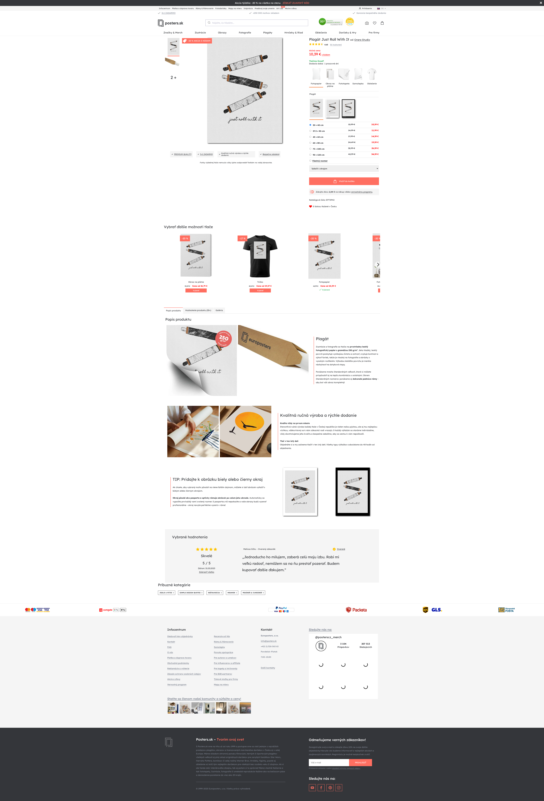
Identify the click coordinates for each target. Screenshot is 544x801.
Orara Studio (362, 39)
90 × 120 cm (318, 155)
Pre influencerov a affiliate (227, 663)
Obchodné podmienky (178, 663)
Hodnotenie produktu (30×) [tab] (198, 310)
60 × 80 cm (318, 143)
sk (382, 8)
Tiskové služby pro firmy (226, 679)
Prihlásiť (360, 762)
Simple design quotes (190, 593)
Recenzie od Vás (222, 636)
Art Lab (280, 8)
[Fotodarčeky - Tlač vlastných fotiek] (366, 23)
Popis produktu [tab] (173, 310)
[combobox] (256, 23)
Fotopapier (316, 83)
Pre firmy (374, 32)
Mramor (231, 593)
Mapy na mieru (235, 8)
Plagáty (267, 32)
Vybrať (196, 290)
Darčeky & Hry (347, 32)
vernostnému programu (361, 192)
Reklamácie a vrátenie (178, 668)
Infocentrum (164, 8)
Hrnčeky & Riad (293, 32)
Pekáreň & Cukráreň (252, 593)
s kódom (326, 54)
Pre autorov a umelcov (225, 657)
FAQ (169, 647)
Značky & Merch (172, 32)
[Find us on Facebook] (321, 787)
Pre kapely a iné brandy (225, 668)
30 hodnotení (336, 45)
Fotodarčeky (220, 8)
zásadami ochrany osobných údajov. (346, 768)
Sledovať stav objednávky (180, 636)
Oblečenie (321, 32)
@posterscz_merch (328, 637)
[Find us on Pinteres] (329, 787)
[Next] (378, 265)
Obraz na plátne (330, 84)
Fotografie (245, 32)
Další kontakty (268, 668)
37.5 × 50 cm (319, 131)
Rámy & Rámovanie (204, 8)
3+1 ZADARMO (169, 13)
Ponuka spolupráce (223, 652)
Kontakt (171, 641)
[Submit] (209, 22)
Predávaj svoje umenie (264, 8)
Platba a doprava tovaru (183, 8)
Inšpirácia (248, 8)
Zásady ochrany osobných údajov (184, 674)
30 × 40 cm (318, 125)
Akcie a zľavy (291, 8)
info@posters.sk (269, 641)
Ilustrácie (200, 32)
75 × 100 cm (318, 149)
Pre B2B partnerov (223, 674)
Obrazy (222, 32)
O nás (170, 652)
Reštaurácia (214, 593)
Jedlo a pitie (166, 593)
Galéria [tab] (219, 310)
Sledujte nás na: (320, 629)
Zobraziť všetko (206, 572)
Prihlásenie (367, 8)
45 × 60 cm (318, 137)
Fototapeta (344, 83)
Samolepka (358, 83)
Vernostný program (176, 684)
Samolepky (219, 647)
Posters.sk (177, 23)
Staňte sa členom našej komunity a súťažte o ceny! (204, 699)
